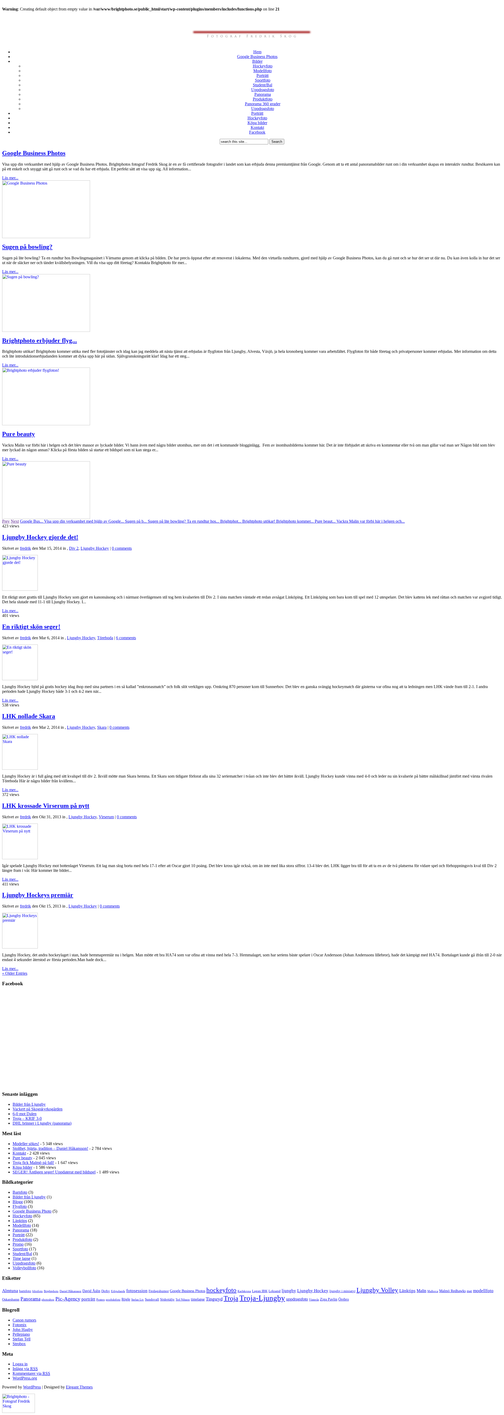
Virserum (106, 817)
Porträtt (262, 75)
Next (15, 521)
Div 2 (73, 548)
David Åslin (91, 1291)
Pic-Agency (67, 1299)
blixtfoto (37, 1291)
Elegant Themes (79, 1387)
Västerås (314, 1299)
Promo (18, 1244)
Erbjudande (118, 1291)
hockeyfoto (221, 1289)
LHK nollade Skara (28, 716)
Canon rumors (24, 1320)
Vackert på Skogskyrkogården (37, 1109)
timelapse (198, 1299)
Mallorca (432, 1291)
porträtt (88, 1299)
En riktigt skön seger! (31, 626)
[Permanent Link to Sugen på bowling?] (46, 330)
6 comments (126, 638)
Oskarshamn (10, 1299)
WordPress (32, 1387)
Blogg (18, 1201)
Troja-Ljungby (262, 1298)
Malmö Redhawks (452, 1291)
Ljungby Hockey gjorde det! (40, 537)
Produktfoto (262, 99)
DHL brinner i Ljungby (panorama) (42, 1123)
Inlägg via (25, 1368)
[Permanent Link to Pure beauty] (46, 517)
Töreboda (105, 638)
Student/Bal (262, 85)
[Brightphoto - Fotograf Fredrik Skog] (18, 1411)
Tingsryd (214, 1299)
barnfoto (25, 1291)
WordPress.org (25, 1378)
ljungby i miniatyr (342, 1291)
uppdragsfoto (297, 1299)
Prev (6, 521)
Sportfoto (262, 80)
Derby (105, 1291)
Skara (102, 727)
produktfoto (113, 1299)
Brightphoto (51, 1291)
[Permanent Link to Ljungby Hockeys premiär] (20, 947)
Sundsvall (152, 1299)
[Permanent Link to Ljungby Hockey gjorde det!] (20, 589)
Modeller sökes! (26, 1143)
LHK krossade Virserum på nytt (45, 805)
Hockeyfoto (262, 66)
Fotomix (20, 1325)
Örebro (343, 1299)
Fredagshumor (159, 1291)
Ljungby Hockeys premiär (37, 895)
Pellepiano (21, 1334)
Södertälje (167, 1299)
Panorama (262, 94)
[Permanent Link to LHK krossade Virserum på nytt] (20, 858)
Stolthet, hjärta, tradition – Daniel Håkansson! (50, 1148)
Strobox (19, 1343)
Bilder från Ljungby (29, 1104)
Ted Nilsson (183, 1299)
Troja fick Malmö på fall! (33, 1162)
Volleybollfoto (24, 1268)
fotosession (137, 1290)
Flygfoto (20, 1206)
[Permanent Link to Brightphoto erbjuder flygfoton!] (46, 424)
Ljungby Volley (377, 1289)
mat (469, 1291)
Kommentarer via (31, 1373)
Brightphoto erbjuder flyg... (39, 340)
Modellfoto (262, 71)
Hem (257, 52)
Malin (421, 1290)
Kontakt (257, 127)
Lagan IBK (259, 1291)
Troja (231, 1298)
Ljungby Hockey (95, 548)
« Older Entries (14, 973)
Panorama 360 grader (262, 104)
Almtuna (10, 1290)
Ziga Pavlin (328, 1299)
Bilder (257, 61)
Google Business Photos (257, 56)
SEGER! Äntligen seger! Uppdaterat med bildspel (54, 1172)
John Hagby (23, 1329)
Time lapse (21, 1258)
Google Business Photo (32, 1211)
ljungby (289, 1290)
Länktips (20, 1220)
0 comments (122, 548)
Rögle (126, 1299)
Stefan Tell (21, 1339)
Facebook (257, 132)
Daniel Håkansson (70, 1291)
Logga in (20, 1364)
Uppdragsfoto (262, 89)
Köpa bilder (257, 122)
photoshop (47, 1299)
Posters (100, 1299)
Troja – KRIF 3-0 (27, 1118)
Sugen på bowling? (27, 246)
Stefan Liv (137, 1299)
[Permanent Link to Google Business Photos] (46, 236)
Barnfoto (20, 1192)
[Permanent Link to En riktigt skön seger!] (20, 679)
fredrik (25, 548)
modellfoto (483, 1290)
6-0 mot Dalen (24, 1114)
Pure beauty (18, 434)
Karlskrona (244, 1291)
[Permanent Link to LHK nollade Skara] (20, 768)
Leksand (275, 1291)
